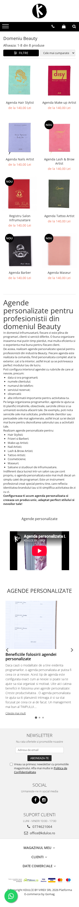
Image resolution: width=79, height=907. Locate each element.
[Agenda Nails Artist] (19, 137)
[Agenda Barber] (19, 250)
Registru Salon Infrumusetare (20, 218)
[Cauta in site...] (74, 26)
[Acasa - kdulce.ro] (39, 11)
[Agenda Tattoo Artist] (59, 194)
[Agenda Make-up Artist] (59, 80)
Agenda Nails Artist (20, 159)
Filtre (22, 53)
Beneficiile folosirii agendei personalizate (30, 656)
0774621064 (42, 826)
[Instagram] (44, 800)
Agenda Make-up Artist (59, 102)
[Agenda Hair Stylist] (19, 80)
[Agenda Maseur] (59, 250)
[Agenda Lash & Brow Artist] (59, 137)
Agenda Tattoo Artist (59, 216)
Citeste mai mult (15, 713)
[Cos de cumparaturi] (64, 26)
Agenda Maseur (59, 272)
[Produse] (6, 27)
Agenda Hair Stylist (20, 102)
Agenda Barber (20, 272)
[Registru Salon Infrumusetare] (19, 194)
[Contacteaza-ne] (52, 26)
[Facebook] (35, 800)
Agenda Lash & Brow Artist (59, 161)
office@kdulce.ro (42, 833)
